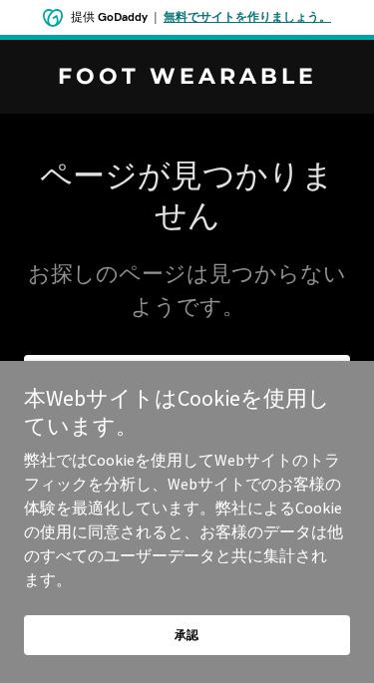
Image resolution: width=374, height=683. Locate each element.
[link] (187, 78)
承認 (187, 634)
